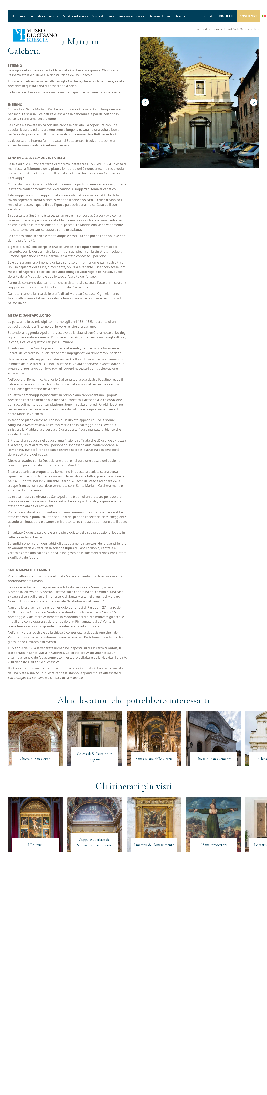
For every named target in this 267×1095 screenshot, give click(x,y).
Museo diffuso (212, 29)
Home (199, 29)
